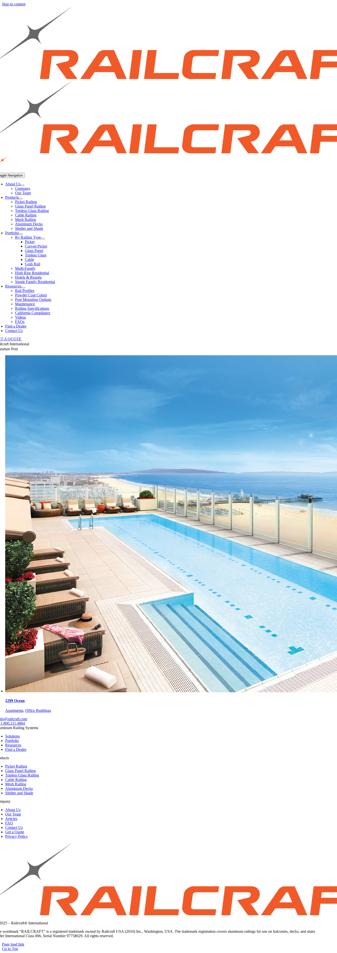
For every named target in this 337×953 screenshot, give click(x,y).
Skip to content (13, 4)
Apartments (14, 710)
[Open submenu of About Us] (22, 185)
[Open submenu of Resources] (23, 287)
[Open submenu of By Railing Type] (43, 238)
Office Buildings (38, 710)
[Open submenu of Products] (21, 198)
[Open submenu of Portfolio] (21, 234)
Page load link (13, 944)
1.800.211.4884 (12, 723)
